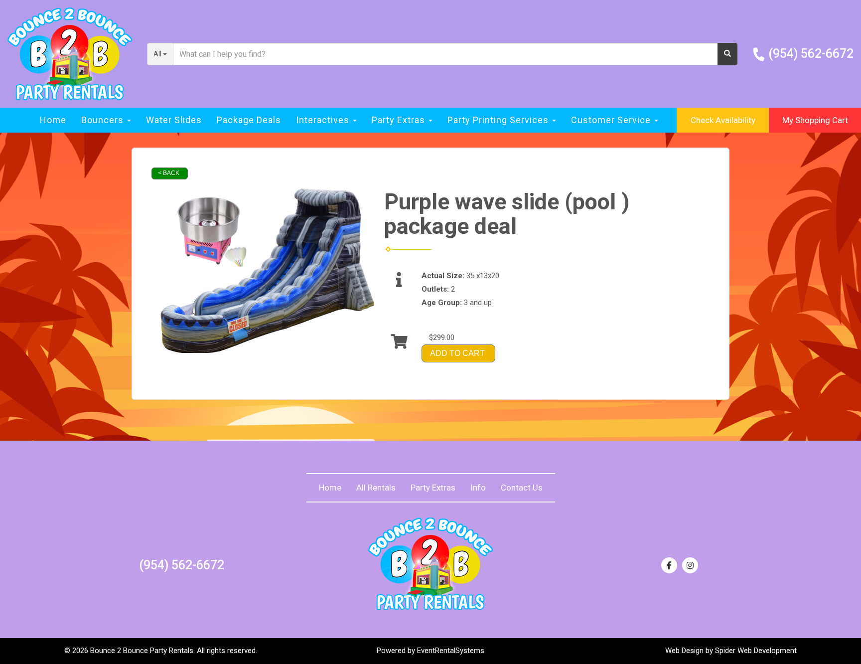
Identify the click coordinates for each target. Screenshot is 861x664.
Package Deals (249, 120)
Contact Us (522, 488)
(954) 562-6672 (811, 53)
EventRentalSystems (450, 650)
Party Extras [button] (400, 120)
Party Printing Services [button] (499, 120)
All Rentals (376, 488)
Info (478, 488)
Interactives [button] (324, 120)
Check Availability (723, 120)
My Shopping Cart (815, 120)
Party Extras (433, 488)
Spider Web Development (756, 650)
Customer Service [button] (612, 120)
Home (53, 120)
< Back (168, 172)
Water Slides (174, 120)
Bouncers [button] (103, 120)
